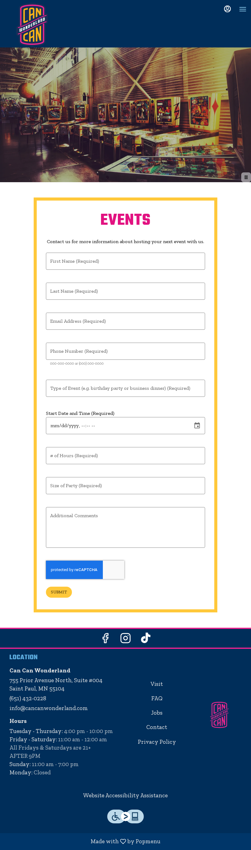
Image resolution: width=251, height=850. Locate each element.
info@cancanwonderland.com (48, 708)
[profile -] (227, 9)
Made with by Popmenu (82, 841)
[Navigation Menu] (242, 9)
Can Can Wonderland (219, 715)
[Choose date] (197, 425)
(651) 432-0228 (27, 698)
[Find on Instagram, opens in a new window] (125, 640)
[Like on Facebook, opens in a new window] (105, 640)
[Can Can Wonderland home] (32, 24)
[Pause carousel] (246, 177)
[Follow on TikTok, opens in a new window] (145, 640)
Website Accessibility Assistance (125, 795)
